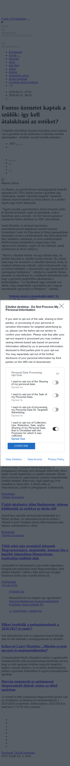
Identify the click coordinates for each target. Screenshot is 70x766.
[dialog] (35, 383)
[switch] (56, 382)
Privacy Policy (56, 459)
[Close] (62, 307)
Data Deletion (14, 459)
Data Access (35, 459)
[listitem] (35, 373)
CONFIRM (21, 446)
